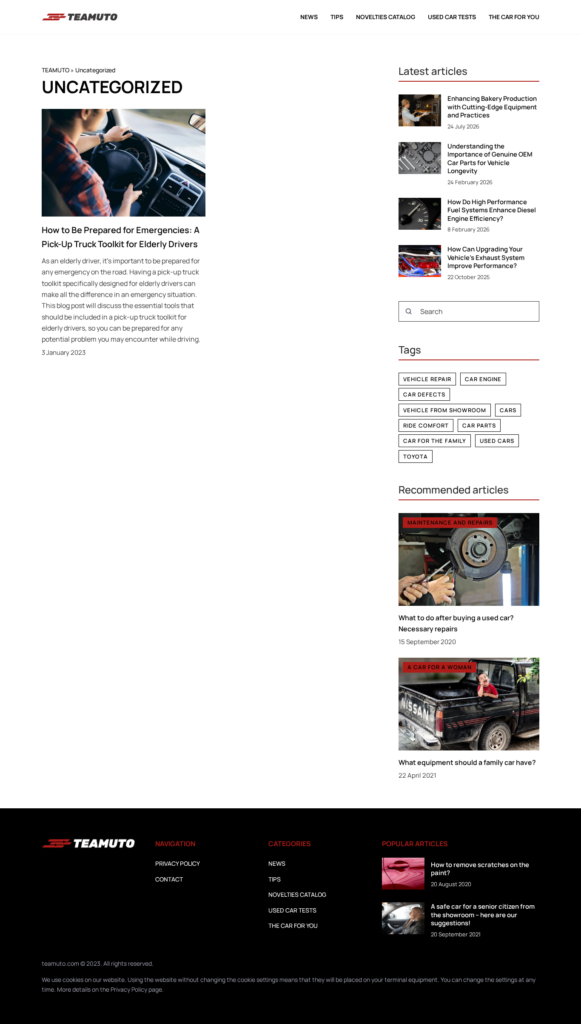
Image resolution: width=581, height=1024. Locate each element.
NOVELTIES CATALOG (385, 17)
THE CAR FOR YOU (514, 17)
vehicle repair (427, 379)
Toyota (415, 456)
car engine (483, 379)
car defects (424, 394)
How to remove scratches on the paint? (480, 869)
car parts (479, 425)
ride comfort (426, 425)
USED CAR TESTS (452, 17)
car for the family (434, 441)
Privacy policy (177, 863)
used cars (497, 441)
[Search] (409, 311)
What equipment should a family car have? (467, 762)
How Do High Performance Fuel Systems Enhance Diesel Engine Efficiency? (491, 210)
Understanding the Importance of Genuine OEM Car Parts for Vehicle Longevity (490, 158)
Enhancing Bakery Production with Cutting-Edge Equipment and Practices (492, 107)
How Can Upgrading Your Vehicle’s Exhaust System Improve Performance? (485, 257)
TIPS (336, 17)
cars (508, 410)
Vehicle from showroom (444, 410)
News (309, 17)
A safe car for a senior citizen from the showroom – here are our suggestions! (483, 914)
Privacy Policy (129, 989)
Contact (169, 879)
